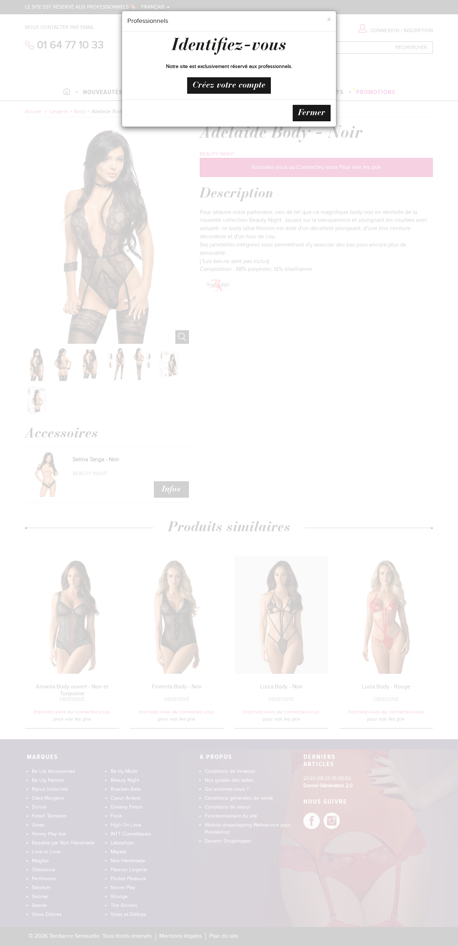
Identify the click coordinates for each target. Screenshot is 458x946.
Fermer (311, 113)
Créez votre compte (229, 85)
